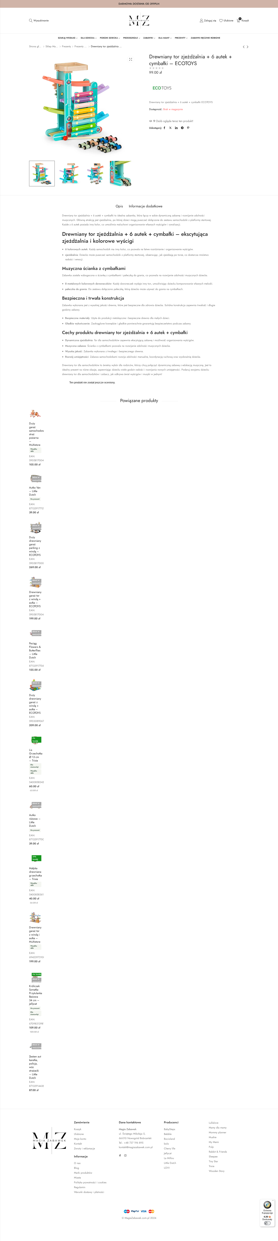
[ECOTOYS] (162, 87)
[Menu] (273, 1201)
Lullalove (213, 1123)
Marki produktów (83, 1173)
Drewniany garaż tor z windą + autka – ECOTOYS (35, 599)
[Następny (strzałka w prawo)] (35, 1234)
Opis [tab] (119, 206)
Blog (76, 1168)
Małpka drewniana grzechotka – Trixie (35, 873)
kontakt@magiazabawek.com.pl (136, 1147)
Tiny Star (213, 1161)
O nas (77, 1163)
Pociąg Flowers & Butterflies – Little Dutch (35, 650)
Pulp (211, 1147)
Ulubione (79, 1134)
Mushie (212, 1137)
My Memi (214, 1142)
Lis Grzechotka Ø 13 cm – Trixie (35, 755)
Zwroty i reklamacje (84, 1148)
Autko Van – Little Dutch (35, 491)
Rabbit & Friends (218, 1152)
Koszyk (77, 1129)
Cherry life (169, 1148)
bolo (166, 1144)
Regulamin (79, 1187)
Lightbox (130, 59)
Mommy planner (217, 1132)
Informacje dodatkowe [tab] (145, 206)
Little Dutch (170, 1163)
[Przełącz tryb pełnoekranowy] (27, 1227)
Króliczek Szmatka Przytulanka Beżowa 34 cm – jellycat (35, 995)
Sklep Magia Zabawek (52, 46)
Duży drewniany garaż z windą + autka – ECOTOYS (35, 704)
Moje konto (80, 1139)
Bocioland (169, 1139)
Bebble (167, 1134)
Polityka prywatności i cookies (90, 1182)
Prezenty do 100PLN (80, 46)
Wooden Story (216, 1171)
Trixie (211, 1166)
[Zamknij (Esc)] (46, 1227)
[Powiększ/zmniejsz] (18, 1227)
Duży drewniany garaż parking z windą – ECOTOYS (35, 546)
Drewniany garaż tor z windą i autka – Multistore (35, 934)
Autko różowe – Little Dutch (35, 820)
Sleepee (213, 1156)
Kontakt (78, 1144)
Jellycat (167, 1153)
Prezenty (66, 46)
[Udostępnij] (37, 1227)
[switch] (267, 1223)
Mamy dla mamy (218, 1127)
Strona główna (35, 46)
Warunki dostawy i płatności (89, 1192)
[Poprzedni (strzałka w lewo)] (21, 1234)
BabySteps (169, 1129)
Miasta (77, 1177)
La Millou (169, 1158)
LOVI (167, 1168)
